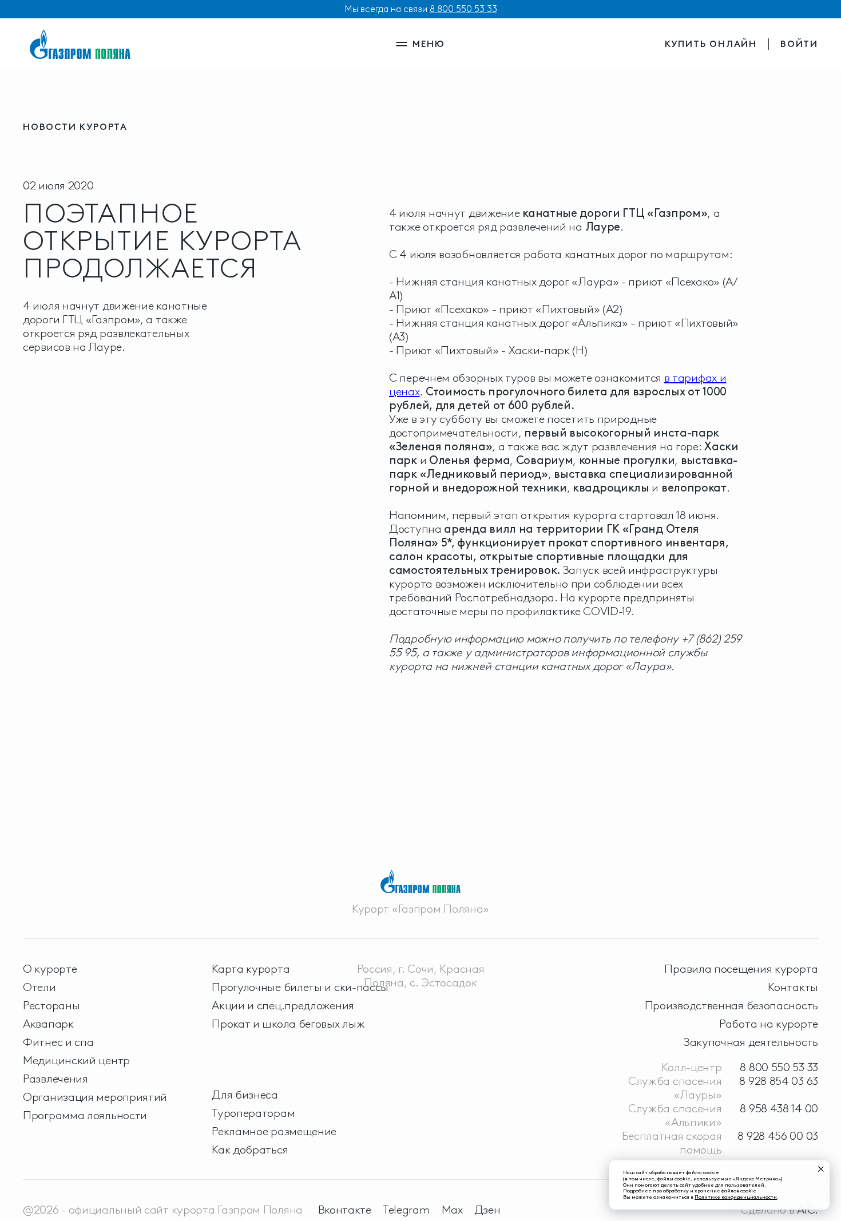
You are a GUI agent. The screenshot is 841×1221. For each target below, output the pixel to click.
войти (799, 43)
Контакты (793, 987)
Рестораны (51, 1005)
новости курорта (75, 126)
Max (452, 1209)
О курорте (50, 969)
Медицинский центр (76, 1060)
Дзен (487, 1209)
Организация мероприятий (95, 1097)
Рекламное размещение (274, 1131)
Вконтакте (344, 1209)
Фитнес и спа (58, 1042)
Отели (39, 987)
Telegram (406, 1209)
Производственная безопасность (731, 1005)
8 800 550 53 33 (463, 8)
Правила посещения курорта (741, 969)
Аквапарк (48, 1023)
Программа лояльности (85, 1115)
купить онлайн (711, 43)
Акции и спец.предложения (283, 1005)
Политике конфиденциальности (736, 1197)
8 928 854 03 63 (778, 1081)
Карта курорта (250, 969)
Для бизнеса (245, 1094)
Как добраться (250, 1149)
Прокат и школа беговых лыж (288, 1023)
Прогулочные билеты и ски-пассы (300, 987)
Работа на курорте (768, 1023)
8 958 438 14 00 (779, 1108)
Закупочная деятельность (751, 1042)
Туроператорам (253, 1113)
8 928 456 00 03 (777, 1136)
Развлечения (55, 1078)
